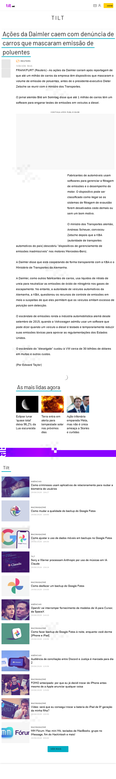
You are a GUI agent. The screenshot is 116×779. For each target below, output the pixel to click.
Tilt (58, 17)
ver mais (56, 749)
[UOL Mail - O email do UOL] (95, 5)
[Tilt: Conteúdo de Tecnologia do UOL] (9, 5)
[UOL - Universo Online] (13, 6)
